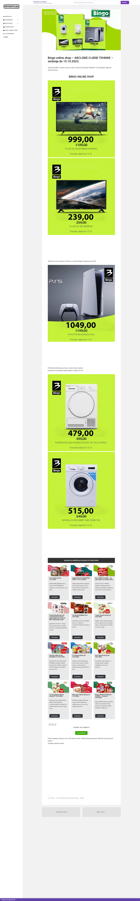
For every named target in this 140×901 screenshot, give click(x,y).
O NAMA (5, 37)
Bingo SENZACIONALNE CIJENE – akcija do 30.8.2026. (103, 696)
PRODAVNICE (9, 20)
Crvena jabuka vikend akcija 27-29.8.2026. (56, 695)
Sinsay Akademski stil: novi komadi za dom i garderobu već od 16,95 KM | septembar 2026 (57, 617)
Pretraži (124, 2)
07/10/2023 (51, 798)
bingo (82, 798)
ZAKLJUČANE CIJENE (11, 30)
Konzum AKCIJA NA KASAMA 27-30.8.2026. (57, 656)
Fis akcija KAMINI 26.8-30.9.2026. (80, 616)
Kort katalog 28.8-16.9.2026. (55, 578)
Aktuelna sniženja (65, 798)
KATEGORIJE (9, 23)
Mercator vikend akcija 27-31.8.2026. (81, 695)
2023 (59, 798)
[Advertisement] (81, 248)
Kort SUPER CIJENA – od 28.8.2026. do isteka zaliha (104, 578)
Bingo (72, 798)
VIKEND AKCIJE (9, 27)
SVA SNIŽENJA (81, 733)
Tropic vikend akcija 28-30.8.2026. (103, 616)
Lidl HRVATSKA (9, 33)
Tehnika (77, 798)
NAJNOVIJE (8, 16)
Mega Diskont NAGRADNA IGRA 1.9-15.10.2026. (81, 578)
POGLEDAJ (54, 597)
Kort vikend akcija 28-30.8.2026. (102, 656)
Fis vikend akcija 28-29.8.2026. (79, 656)
